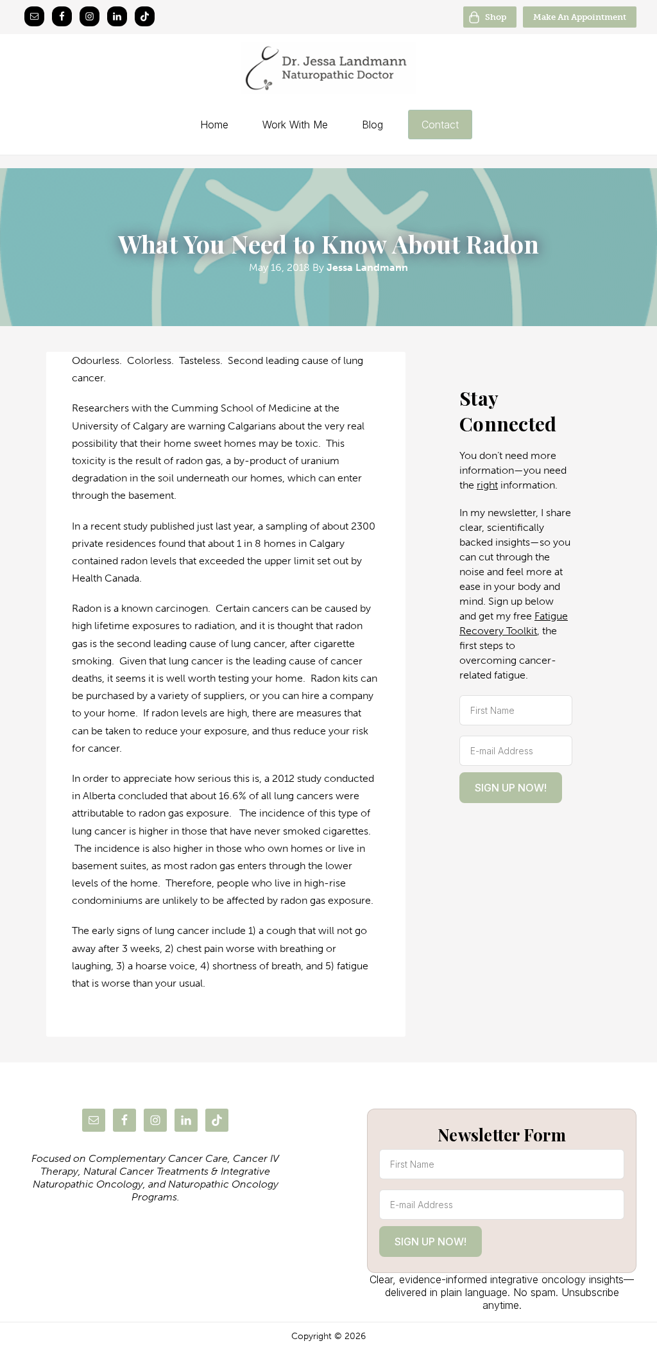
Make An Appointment (579, 17)
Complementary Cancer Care (158, 1158)
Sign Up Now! (511, 787)
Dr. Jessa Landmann (328, 68)
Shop (495, 17)
